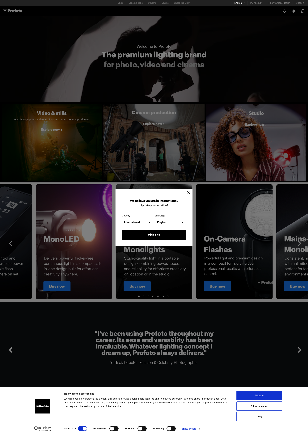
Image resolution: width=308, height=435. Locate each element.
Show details (189, 428)
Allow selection (259, 406)
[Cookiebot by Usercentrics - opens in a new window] (43, 428)
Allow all (259, 395)
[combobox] (137, 222)
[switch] (114, 428)
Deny (259, 416)
